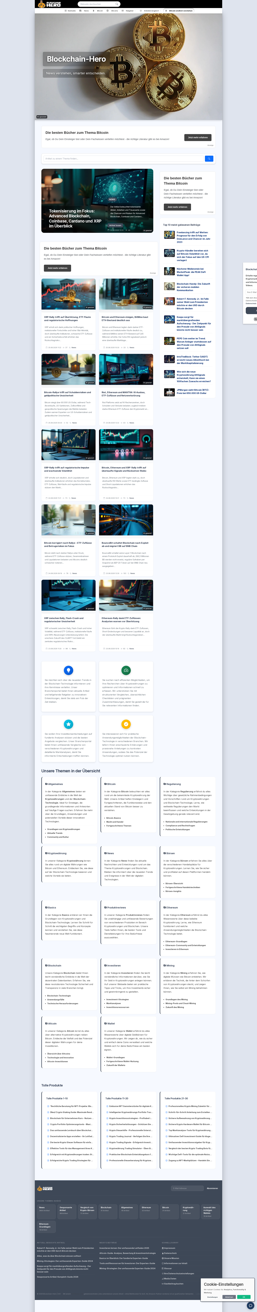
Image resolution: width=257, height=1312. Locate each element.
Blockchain (54, 965)
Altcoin (52, 1023)
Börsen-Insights (173, 891)
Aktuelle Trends (55, 833)
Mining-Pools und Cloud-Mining (181, 1003)
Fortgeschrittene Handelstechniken (183, 887)
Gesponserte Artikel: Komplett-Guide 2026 (57, 1277)
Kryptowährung (57, 853)
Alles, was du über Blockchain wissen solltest (59, 1256)
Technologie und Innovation (60, 1057)
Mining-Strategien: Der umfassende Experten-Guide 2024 (65, 1261)
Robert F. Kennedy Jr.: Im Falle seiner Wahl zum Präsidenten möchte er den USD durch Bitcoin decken (65, 1249)
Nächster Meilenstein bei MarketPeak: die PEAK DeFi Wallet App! (191, 272)
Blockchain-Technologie (59, 996)
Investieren (114, 965)
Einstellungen (212, 1297)
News (74, 348)
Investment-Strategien (117, 999)
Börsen (170, 853)
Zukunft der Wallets (115, 1065)
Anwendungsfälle (55, 999)
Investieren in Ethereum (177, 949)
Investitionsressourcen (117, 1007)
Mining (170, 965)
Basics (52, 907)
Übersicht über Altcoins (58, 1054)
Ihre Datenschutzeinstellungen (179, 1273)
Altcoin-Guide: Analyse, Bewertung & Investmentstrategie (127, 1253)
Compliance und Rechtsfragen (180, 825)
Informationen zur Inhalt (175, 1263)
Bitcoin (111, 784)
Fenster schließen (237, 319)
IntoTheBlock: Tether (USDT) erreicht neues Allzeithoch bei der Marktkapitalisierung (193, 359)
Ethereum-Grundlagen (176, 941)
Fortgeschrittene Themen (118, 826)
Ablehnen (229, 1297)
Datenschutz (170, 1253)
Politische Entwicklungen (178, 829)
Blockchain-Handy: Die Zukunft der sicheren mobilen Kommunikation (193, 287)
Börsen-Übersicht (174, 883)
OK (244, 1297)
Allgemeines (55, 784)
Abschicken (237, 310)
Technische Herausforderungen (62, 1003)
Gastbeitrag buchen (173, 1284)
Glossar (168, 1268)
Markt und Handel (114, 822)
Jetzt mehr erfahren (198, 137)
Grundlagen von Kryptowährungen (63, 829)
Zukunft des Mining (175, 1007)
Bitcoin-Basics (113, 818)
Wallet (111, 1023)
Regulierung (173, 784)
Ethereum (172, 907)
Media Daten (170, 1278)
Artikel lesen (115, 225)
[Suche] (117, 4)
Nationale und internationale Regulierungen (186, 822)
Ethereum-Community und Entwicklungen (186, 945)
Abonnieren (212, 1188)
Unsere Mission (171, 1258)
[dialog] (227, 1289)
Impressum (169, 1248)
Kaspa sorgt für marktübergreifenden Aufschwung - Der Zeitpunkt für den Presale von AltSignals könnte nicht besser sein (194, 323)
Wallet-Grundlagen (115, 1057)
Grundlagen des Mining (177, 999)
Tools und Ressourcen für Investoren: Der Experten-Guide (127, 1263)
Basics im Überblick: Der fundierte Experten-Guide (123, 1258)
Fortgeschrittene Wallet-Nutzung (122, 1061)
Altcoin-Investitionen (57, 1061)
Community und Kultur (58, 837)
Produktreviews (116, 907)
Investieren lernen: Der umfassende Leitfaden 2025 (124, 1248)
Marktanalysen (113, 1003)
